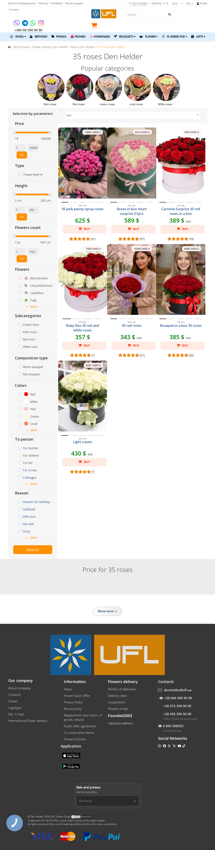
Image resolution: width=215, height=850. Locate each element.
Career (13, 701)
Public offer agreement (80, 726)
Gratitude (29, 509)
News (68, 689)
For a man (30, 470)
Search (33, 549)
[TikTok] (184, 746)
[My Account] (198, 4)
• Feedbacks (56, 3)
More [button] (33, 307)
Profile (203, 3)
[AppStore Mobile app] (71, 755)
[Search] (169, 14)
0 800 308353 (173, 726)
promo (60, 36)
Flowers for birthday (36, 502)
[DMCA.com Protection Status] (81, 816)
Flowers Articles (75, 739)
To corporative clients (79, 732)
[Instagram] (41, 24)
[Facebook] (165, 746)
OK (22, 155)
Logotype (14, 707)
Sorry (26, 531)
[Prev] (80, 205)
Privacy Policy (73, 702)
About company (19, 688)
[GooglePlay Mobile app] (71, 766)
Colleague (29, 478)
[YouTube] (180, 746)
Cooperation (117, 702)
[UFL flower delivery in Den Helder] (103, 13)
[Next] (84, 205)
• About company (73, 3)
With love (29, 517)
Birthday (40, 36)
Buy (86, 229)
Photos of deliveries (122, 689)
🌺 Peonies (77, 36)
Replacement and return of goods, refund (83, 717)
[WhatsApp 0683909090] (33, 24)
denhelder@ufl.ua (177, 690)
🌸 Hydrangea (100, 36)
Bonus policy (73, 709)
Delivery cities (117, 696)
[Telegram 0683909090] (25, 24)
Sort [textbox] (69, 115)
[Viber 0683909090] (16, 24)
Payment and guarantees (22, 3)
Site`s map (16, 714)
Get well (28, 524)
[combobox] (132, 115)
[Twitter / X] (175, 746)
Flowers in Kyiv (118, 709)
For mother (30, 448)
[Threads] (169, 746)
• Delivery (42, 3)
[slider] (14, 132)
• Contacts (13, 9)
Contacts (14, 694)
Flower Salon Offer (77, 696)
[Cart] (95, 26)
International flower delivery (27, 721)
